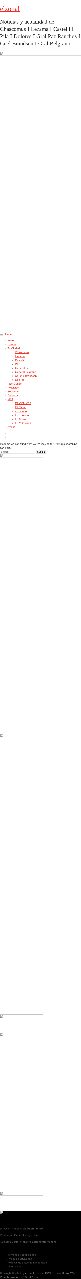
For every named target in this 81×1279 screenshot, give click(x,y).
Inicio (11, 340)
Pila (17, 364)
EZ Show (20, 418)
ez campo (21, 411)
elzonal (10, 9)
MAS (10, 399)
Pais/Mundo (15, 383)
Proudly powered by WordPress (19, 1276)
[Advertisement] (21, 1061)
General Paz (22, 367)
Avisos (11, 426)
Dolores (19, 379)
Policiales (13, 387)
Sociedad (13, 391)
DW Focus (51, 1273)
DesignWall (68, 1273)
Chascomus (22, 352)
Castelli (19, 360)
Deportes (13, 395)
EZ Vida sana (23, 422)
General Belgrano (25, 371)
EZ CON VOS (23, 403)
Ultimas (12, 344)
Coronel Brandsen (26, 375)
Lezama (20, 356)
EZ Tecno (20, 407)
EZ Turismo (22, 415)
